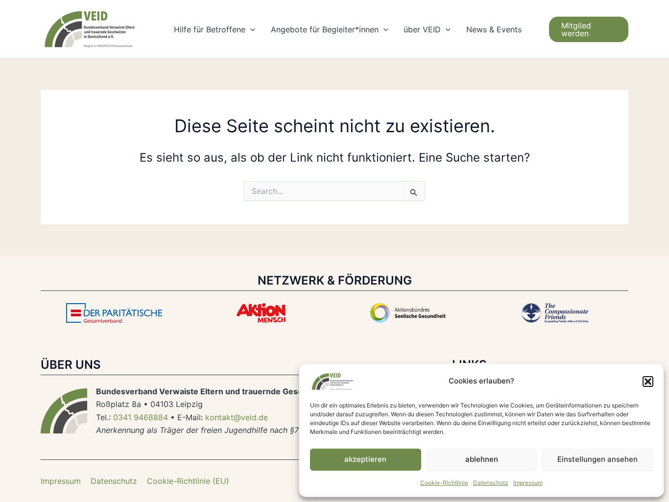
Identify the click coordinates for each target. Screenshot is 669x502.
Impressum (528, 482)
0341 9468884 (140, 417)
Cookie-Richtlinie (444, 482)
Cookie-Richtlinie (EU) (188, 481)
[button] (648, 381)
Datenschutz (490, 482)
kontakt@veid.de (236, 417)
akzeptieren (365, 459)
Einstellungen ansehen (597, 459)
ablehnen (481, 459)
